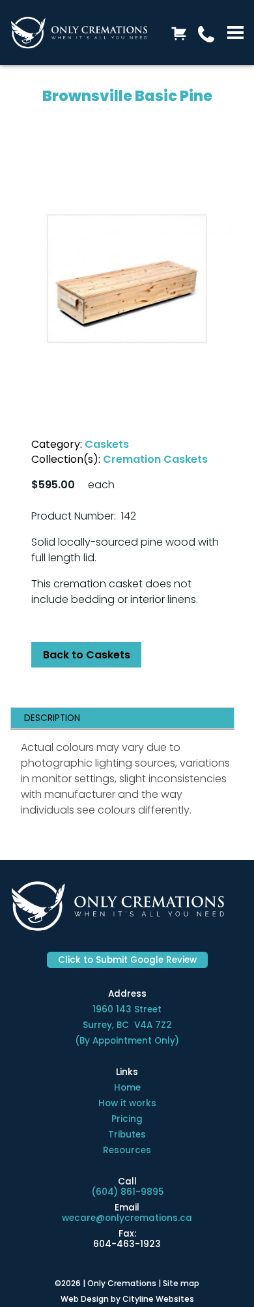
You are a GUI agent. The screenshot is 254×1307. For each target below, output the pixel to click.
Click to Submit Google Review (127, 960)
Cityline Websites (158, 1298)
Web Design (85, 1298)
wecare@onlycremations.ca (127, 1218)
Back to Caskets (86, 654)
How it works (127, 1103)
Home (127, 1087)
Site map (181, 1283)
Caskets (107, 444)
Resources (127, 1150)
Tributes (127, 1134)
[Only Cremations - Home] (78, 32)
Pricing (127, 1119)
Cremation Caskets (155, 459)
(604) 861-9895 (127, 1192)
